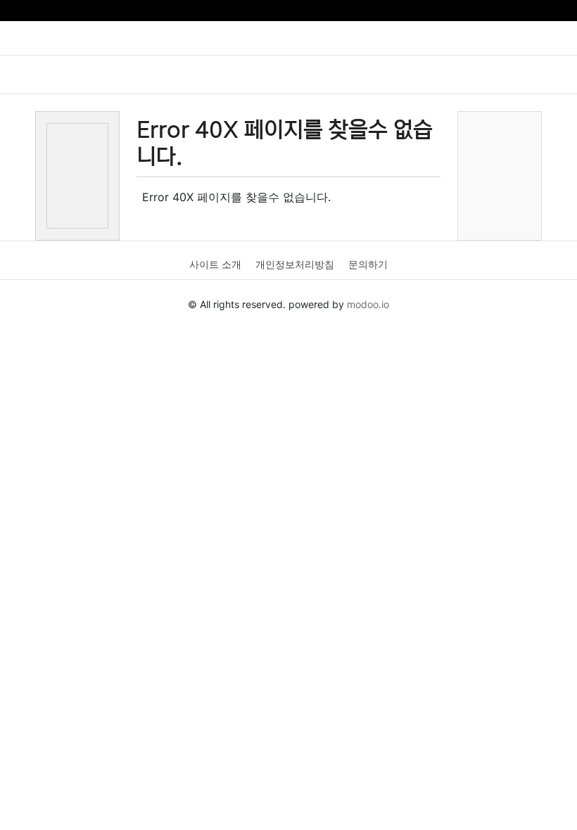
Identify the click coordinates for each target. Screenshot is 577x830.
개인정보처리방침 (294, 264)
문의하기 (368, 264)
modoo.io (368, 304)
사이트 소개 (215, 264)
